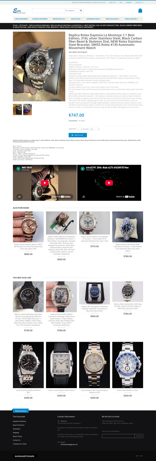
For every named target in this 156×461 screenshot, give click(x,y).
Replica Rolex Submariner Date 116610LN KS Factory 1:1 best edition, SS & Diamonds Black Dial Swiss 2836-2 (127, 247)
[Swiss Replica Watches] (19, 9)
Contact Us (139, 2)
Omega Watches (131, 19)
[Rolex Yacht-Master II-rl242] (127, 365)
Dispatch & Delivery (19, 421)
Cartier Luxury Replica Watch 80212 (61, 390)
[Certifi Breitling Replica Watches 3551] (28, 365)
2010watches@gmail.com (69, 444)
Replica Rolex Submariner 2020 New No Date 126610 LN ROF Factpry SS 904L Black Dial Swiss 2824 (128, 306)
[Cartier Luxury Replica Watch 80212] (61, 365)
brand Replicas (59, 19)
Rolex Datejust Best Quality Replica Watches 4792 (94, 391)
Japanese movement (40, 19)
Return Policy (17, 436)
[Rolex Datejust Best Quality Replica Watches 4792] (94, 365)
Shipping (16, 433)
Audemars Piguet (93, 19)
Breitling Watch (112, 19)
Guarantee (16, 429)
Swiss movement (21, 19)
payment (129, 2)
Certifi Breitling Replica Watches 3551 (28, 391)
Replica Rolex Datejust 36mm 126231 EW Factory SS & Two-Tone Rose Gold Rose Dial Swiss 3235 (28, 246)
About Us (113, 2)
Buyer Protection (18, 425)
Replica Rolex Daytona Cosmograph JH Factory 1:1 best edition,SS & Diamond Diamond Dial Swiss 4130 (94, 239)
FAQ (121, 2)
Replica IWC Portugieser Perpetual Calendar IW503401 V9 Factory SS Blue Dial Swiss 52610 (95, 308)
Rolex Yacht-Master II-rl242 (127, 390)
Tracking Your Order (19, 444)
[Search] (81, 10)
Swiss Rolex (75, 19)
